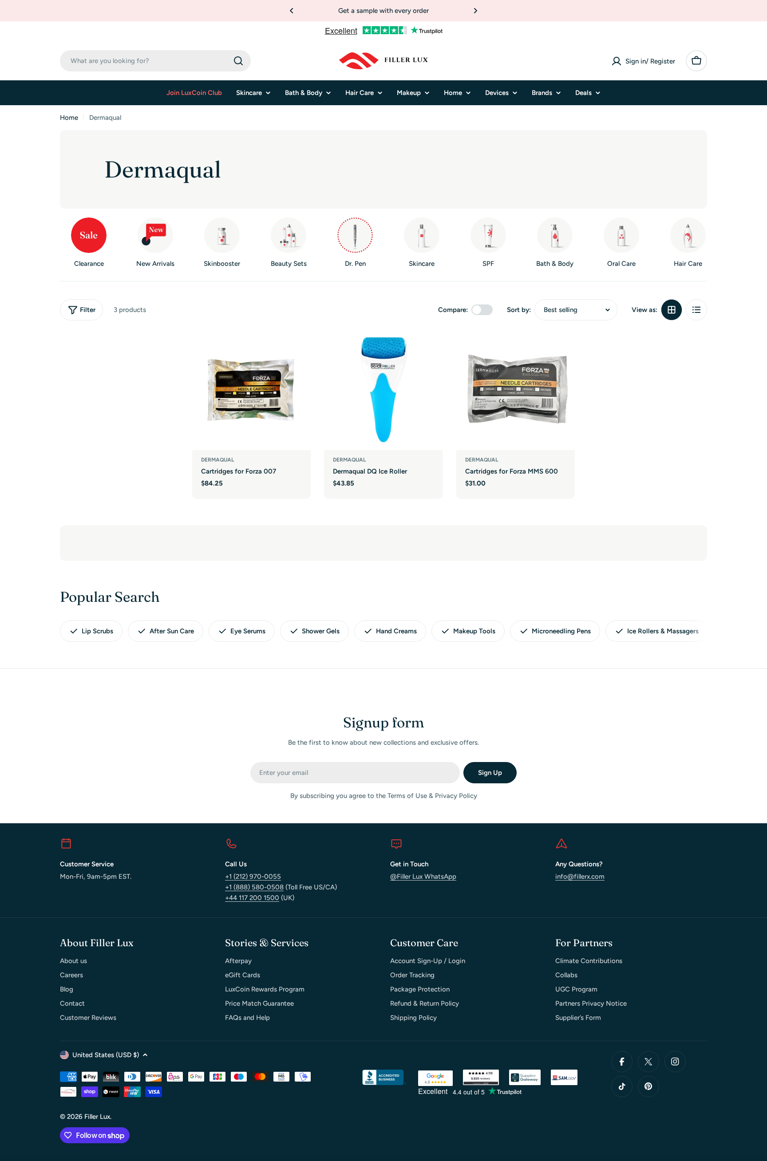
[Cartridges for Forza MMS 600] (515, 390)
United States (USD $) (105, 1055)
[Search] (238, 60)
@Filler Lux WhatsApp (423, 877)
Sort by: (519, 310)
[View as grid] (671, 309)
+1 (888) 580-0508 (254, 887)
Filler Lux (97, 1117)
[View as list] (696, 309)
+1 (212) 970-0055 (253, 877)
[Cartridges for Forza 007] (251, 390)
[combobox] (155, 60)
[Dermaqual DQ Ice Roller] (383, 390)
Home (69, 118)
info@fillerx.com (580, 877)
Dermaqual (217, 460)
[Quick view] (297, 350)
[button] (291, 10)
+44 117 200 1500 (252, 898)
